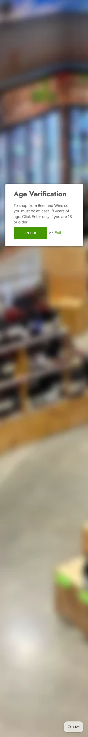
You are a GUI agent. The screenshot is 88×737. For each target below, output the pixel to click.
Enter (30, 233)
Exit (58, 232)
